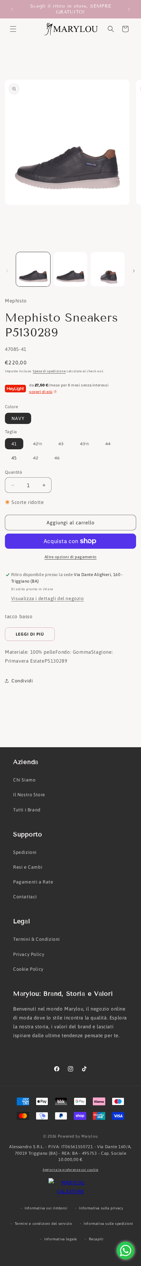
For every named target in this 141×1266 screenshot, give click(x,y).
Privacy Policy (28, 954)
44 (111, 445)
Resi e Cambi (27, 867)
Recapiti (96, 1239)
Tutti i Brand (27, 809)
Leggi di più (30, 634)
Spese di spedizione (49, 371)
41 (14, 443)
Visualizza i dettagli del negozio (47, 598)
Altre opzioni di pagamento (71, 557)
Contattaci (25, 896)
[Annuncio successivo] (129, 9)
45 (14, 458)
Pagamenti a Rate (33, 881)
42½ (41, 445)
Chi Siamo (24, 779)
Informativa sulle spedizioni (108, 1224)
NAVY (18, 418)
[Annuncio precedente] (12, 9)
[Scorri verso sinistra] (7, 271)
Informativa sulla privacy (101, 1208)
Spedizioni (25, 852)
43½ (88, 445)
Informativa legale (60, 1239)
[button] (13, 29)
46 (60, 459)
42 (39, 459)
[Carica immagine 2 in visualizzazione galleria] (70, 269)
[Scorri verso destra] (134, 271)
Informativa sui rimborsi (46, 1208)
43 (64, 445)
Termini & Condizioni (36, 939)
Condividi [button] (22, 680)
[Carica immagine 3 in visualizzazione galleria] (108, 269)
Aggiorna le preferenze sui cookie (70, 1170)
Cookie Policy (28, 969)
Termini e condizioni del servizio (43, 1224)
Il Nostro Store (29, 794)
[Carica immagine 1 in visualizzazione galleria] (33, 269)
